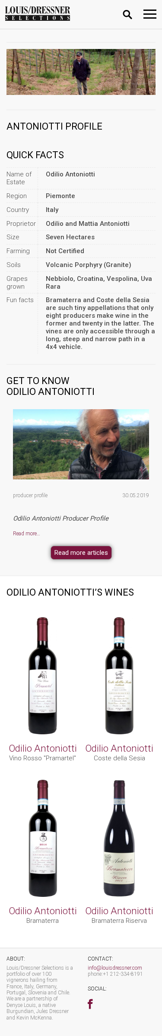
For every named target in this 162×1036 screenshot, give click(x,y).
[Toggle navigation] (150, 14)
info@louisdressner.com (115, 968)
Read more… (26, 534)
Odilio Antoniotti (43, 748)
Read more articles (81, 553)
